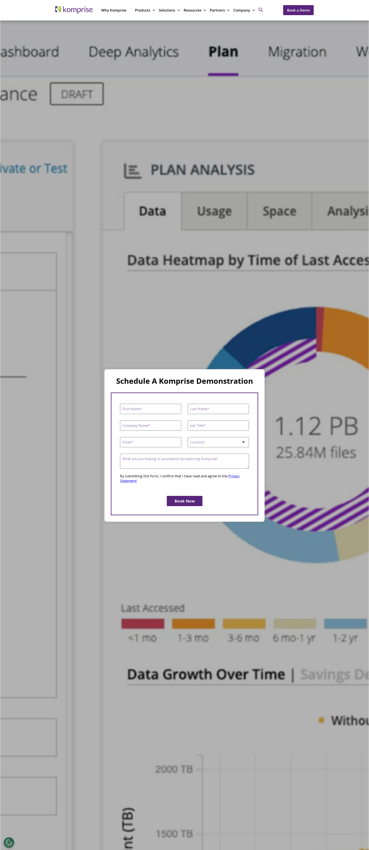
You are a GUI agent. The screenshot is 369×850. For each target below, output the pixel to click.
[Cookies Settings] (9, 842)
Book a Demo (298, 10)
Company (241, 10)
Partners (217, 10)
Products (142, 10)
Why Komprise (113, 10)
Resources (192, 10)
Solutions (167, 10)
